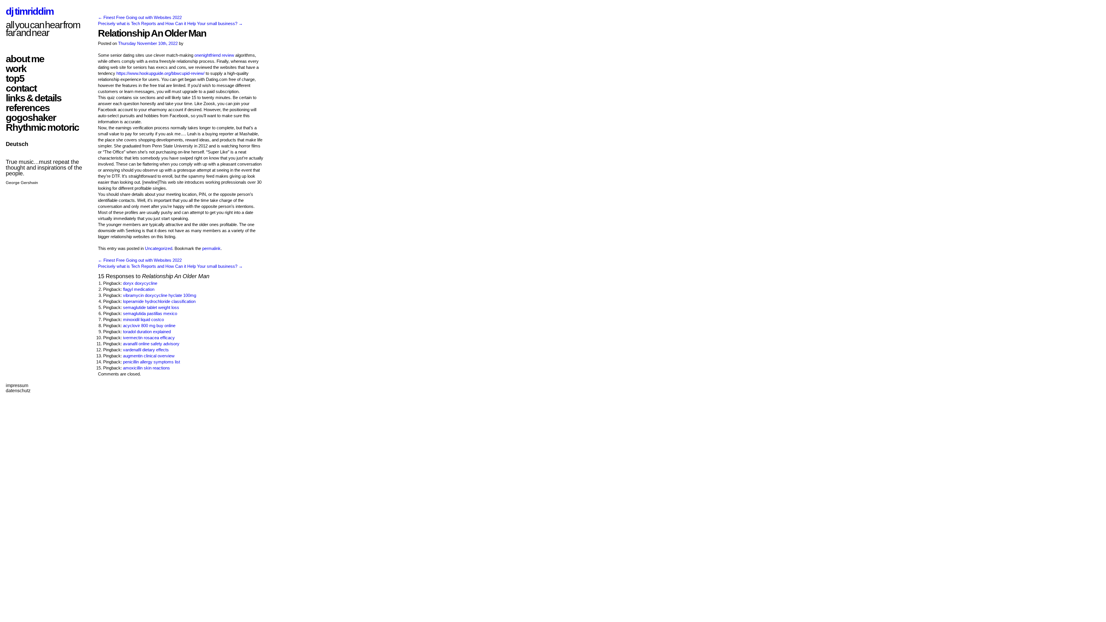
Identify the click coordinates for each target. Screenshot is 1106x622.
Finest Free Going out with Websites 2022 (140, 17)
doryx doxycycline (140, 283)
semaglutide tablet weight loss (151, 307)
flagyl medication (138, 289)
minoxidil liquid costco (143, 319)
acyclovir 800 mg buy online (149, 325)
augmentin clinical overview (149, 355)
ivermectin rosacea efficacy (149, 337)
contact (21, 88)
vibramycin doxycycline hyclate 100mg (159, 295)
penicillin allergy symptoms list (151, 361)
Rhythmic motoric (42, 127)
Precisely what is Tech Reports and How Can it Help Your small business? (170, 23)
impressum (17, 385)
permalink (211, 248)
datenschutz (18, 390)
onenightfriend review (214, 55)
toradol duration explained (147, 331)
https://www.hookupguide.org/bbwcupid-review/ (160, 73)
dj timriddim (30, 11)
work (16, 68)
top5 (15, 78)
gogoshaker (31, 117)
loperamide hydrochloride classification (159, 301)
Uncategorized (158, 248)
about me (25, 59)
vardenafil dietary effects (146, 349)
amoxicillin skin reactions (146, 367)
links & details (33, 98)
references (28, 108)
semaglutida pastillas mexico (150, 313)
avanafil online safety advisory (151, 343)
